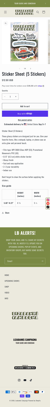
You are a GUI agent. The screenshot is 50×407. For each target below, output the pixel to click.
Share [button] (7, 212)
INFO (6, 298)
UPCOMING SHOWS (12, 280)
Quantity (5, 90)
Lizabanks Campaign (21, 400)
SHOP (7, 286)
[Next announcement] (45, 3)
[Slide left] (19, 68)
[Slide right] (30, 68)
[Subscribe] (42, 261)
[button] (5, 12)
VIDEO (7, 292)
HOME (7, 275)
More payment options (25, 120)
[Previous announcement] (4, 3)
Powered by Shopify (34, 400)
